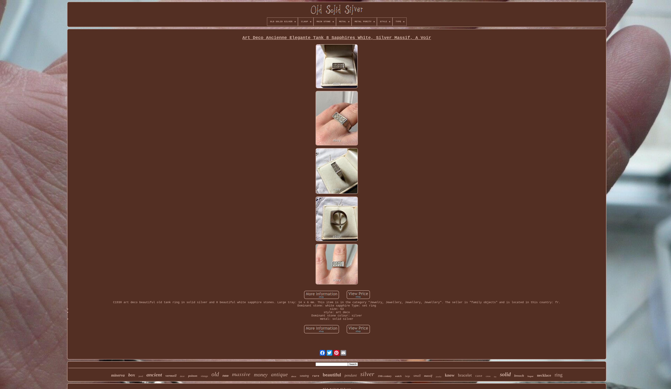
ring (558, 374)
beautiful (332, 374)
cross (488, 376)
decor (182, 376)
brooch (519, 375)
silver (367, 374)
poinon (192, 375)
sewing (304, 375)
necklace (544, 375)
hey (495, 377)
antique (279, 374)
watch (398, 376)
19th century (385, 376)
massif (428, 375)
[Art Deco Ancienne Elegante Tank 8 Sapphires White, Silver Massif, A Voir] (337, 66)
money (261, 374)
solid (505, 374)
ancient (154, 374)
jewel (141, 376)
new (225, 375)
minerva (118, 375)
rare (315, 376)
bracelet (465, 375)
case (478, 376)
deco (293, 377)
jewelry (438, 377)
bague (530, 376)
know (449, 375)
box (131, 374)
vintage (204, 376)
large (407, 376)
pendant (351, 375)
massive (241, 374)
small (417, 375)
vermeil (170, 375)
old (215, 374)
